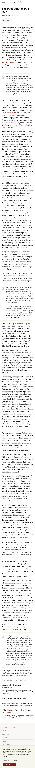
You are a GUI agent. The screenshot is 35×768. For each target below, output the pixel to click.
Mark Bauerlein (7, 687)
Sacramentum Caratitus (9, 113)
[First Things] (17, 2)
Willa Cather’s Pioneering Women (17, 710)
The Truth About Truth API (14, 698)
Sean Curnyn (6, 15)
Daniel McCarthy (7, 701)
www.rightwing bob (21, 675)
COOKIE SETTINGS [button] (10, 760)
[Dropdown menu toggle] (17, 727)
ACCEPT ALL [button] (9, 764)
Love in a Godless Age (11, 685)
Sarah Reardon (6, 712)
